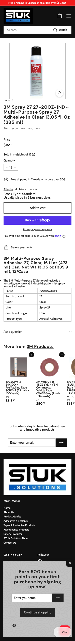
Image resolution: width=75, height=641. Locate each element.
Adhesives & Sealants (16, 520)
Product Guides (12, 516)
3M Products (40, 346)
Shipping (8, 189)
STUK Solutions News (16, 538)
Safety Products (13, 533)
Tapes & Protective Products (19, 525)
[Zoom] (59, 93)
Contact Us (10, 542)
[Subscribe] (58, 598)
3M (6, 128)
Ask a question (13, 332)
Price (7, 139)
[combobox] (37, 30)
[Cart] (60, 16)
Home (7, 100)
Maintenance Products (16, 529)
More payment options (37, 229)
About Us (9, 512)
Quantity (9, 160)
